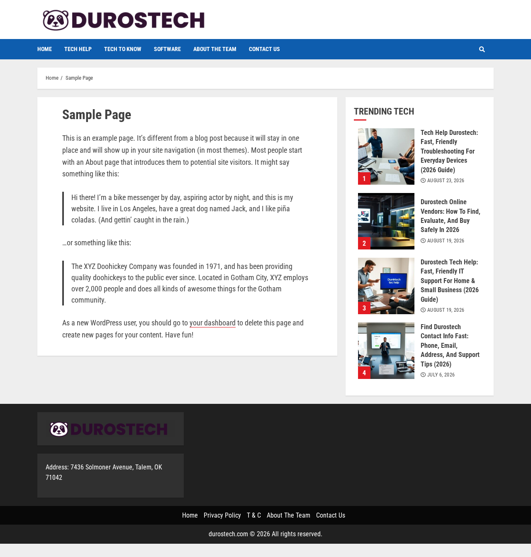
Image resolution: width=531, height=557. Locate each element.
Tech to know (122, 49)
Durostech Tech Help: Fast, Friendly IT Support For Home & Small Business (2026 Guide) (386, 286)
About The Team (214, 49)
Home (44, 49)
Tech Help (78, 49)
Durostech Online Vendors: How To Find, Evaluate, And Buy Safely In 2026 (386, 221)
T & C (254, 515)
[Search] (482, 49)
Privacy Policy (222, 515)
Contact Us (264, 49)
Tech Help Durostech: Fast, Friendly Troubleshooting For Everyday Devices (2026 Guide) (386, 156)
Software (167, 49)
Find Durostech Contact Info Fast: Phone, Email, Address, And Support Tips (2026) (386, 350)
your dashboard (213, 322)
